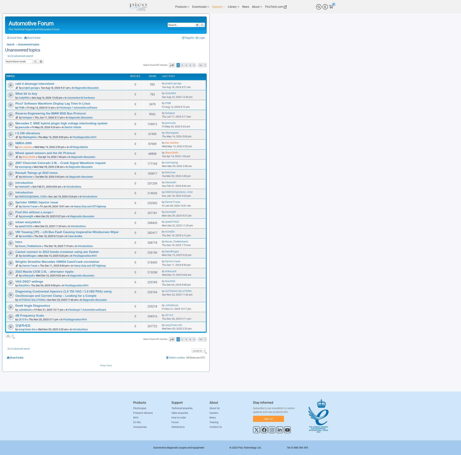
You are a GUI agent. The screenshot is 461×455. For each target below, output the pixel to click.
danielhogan (29, 255)
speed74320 (25, 226)
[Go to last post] (183, 83)
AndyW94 (24, 97)
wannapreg (25, 166)
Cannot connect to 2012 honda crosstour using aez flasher (57, 252)
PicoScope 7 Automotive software (78, 107)
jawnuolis (24, 127)
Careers (213, 412)
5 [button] (194, 65)
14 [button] (200, 65)
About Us (214, 408)
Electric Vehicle (72, 127)
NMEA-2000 (23, 143)
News (212, 417)
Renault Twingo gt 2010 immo (36, 173)
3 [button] (186, 65)
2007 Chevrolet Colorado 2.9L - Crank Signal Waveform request (60, 163)
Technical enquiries (182, 408)
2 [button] (182, 65)
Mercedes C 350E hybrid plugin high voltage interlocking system (61, 123)
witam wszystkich (28, 222)
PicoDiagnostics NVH (84, 137)
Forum (175, 422)
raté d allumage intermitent (34, 83)
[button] (172, 65)
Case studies (75, 236)
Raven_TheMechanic (30, 246)
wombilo (27, 236)
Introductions (73, 186)
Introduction (24, 182)
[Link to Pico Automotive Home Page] (138, 6)
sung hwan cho (27, 329)
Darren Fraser (30, 206)
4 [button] (190, 65)
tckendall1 (24, 186)
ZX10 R (23, 319)
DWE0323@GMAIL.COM (32, 196)
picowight (27, 216)
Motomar (27, 176)
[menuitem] (200, 38)
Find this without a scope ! (34, 212)
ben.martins (25, 147)
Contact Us (215, 426)
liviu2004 (24, 285)
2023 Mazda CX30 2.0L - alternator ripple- (44, 271)
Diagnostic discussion (87, 87)
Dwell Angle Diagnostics (32, 305)
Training (213, 422)
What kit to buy (26, 93)
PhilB (21, 107)
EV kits (137, 422)
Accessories (140, 426)
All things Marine (78, 147)
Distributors (178, 426)
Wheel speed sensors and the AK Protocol (45, 153)
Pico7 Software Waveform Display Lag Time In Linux (52, 103)
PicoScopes (139, 408)
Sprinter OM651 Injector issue (36, 202)
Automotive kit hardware (81, 97)
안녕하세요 (23, 325)
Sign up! (268, 418)
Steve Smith (28, 157)
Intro (18, 242)
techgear (27, 117)
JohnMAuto (25, 309)
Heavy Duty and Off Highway (90, 206)
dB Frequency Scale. (30, 315)
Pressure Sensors (143, 412)
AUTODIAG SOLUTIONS (32, 299)
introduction (24, 192)
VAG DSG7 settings (29, 281)
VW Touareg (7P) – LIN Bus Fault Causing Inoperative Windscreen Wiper (67, 232)
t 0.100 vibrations (27, 133)
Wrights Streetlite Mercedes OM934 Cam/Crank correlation (57, 261)
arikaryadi (27, 275)
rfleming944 (29, 137)
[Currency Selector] (325, 7)
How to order (178, 417)
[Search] (318, 7)
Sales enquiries (179, 412)
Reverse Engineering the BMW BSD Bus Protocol (50, 113)
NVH (135, 417)
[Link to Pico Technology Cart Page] (331, 7)
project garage (30, 87)
